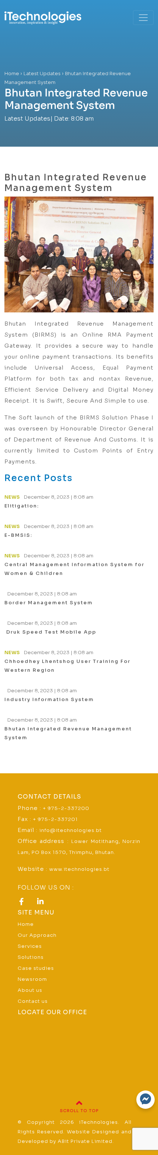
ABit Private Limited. (86, 1141)
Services (30, 946)
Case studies (36, 968)
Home (26, 924)
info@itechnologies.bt (70, 830)
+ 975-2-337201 (55, 819)
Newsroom (32, 979)
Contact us (33, 1001)
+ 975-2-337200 (66, 808)
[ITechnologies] (52, 17)
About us (30, 990)
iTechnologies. (99, 1122)
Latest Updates (27, 118)
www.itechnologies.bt (79, 869)
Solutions (31, 957)
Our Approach (37, 935)
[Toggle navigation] (143, 17)
